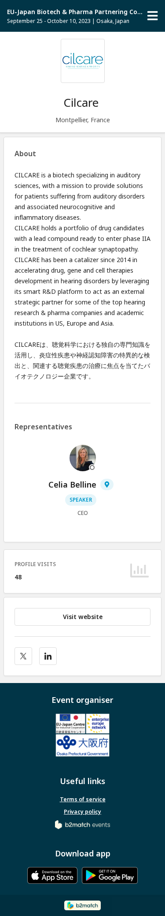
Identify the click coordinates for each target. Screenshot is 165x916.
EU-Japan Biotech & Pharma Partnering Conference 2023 (75, 12)
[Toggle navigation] (152, 16)
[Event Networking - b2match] (82, 905)
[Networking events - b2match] (82, 824)
